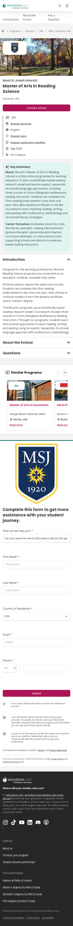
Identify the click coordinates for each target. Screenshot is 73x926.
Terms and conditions (14, 917)
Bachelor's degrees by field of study (22, 894)
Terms (41, 750)
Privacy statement (58, 750)
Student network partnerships (19, 862)
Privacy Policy (57, 758)
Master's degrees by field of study (21, 887)
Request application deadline (28, 142)
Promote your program (15, 855)
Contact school (36, 108)
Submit (36, 693)
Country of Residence (17, 609)
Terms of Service (11, 761)
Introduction (11, 19)
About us (8, 848)
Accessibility (48, 917)
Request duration (21, 123)
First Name (11, 557)
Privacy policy (33, 917)
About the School (29, 17)
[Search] (60, 6)
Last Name (11, 583)
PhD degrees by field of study (19, 900)
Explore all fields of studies (17, 880)
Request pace (18, 136)
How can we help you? (18, 531)
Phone (8, 660)
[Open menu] (67, 6)
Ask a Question (54, 17)
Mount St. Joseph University (20, 80)
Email (7, 634)
